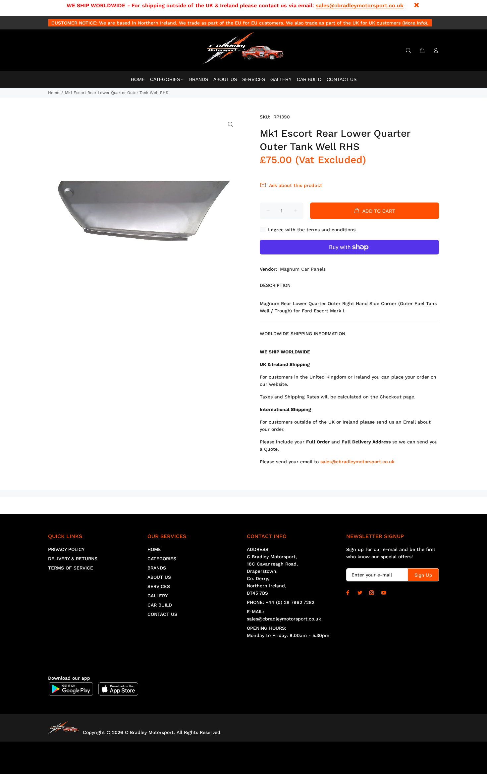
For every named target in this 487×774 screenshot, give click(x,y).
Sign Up (423, 575)
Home (53, 92)
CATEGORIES (161, 558)
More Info (414, 22)
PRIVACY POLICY (66, 549)
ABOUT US (159, 577)
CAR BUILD (159, 605)
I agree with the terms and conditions (311, 229)
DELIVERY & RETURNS (72, 558)
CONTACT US (162, 614)
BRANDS (156, 567)
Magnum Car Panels (303, 269)
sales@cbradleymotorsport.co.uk (360, 5)
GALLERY (157, 595)
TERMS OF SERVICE (70, 567)
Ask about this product (295, 185)
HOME (154, 549)
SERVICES (158, 586)
